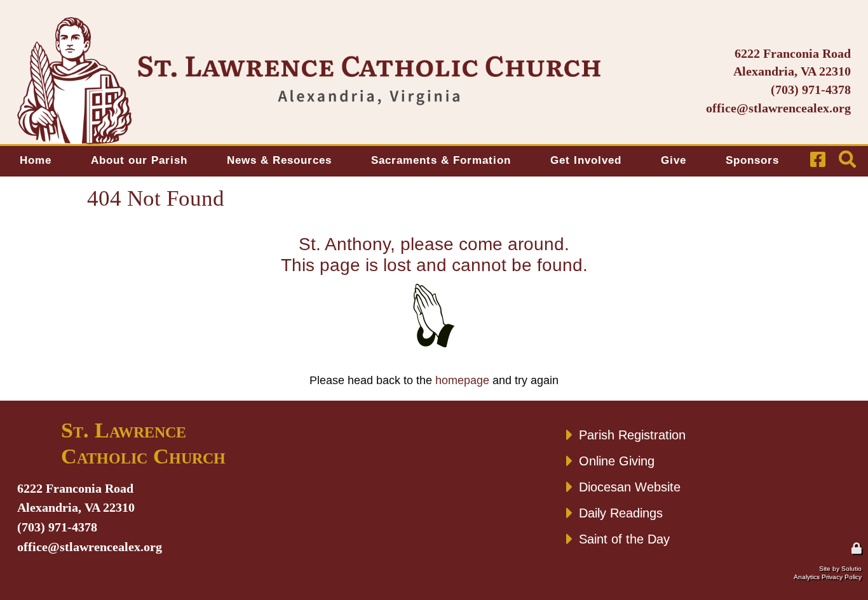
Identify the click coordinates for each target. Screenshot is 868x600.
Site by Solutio (840, 568)
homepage (462, 380)
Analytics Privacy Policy (828, 576)
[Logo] (308, 80)
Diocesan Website (630, 486)
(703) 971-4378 (811, 90)
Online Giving (616, 460)
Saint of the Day (624, 538)
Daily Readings (621, 512)
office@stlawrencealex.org (778, 108)
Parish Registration (632, 434)
